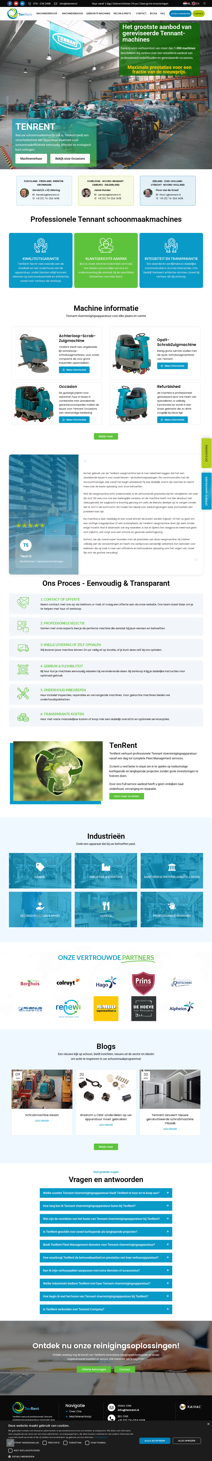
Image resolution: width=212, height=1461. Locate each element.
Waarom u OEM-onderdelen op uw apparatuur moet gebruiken (106, 1117)
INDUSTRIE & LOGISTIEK (106, 877)
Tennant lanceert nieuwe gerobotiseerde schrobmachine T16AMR (170, 1119)
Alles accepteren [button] (155, 1440)
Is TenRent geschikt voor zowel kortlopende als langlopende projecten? (90, 1231)
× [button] (208, 1424)
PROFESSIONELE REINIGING (171, 915)
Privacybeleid (100, 1437)
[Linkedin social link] (22, 3)
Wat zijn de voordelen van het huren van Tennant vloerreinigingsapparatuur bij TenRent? (101, 1218)
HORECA (106, 915)
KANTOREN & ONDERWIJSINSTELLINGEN (172, 877)
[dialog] (106, 1441)
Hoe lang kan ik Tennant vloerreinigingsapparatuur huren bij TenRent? (89, 1206)
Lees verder (42, 1121)
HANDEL (40, 877)
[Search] (204, 3)
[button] (106, 1193)
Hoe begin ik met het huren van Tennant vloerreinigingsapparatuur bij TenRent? (95, 1296)
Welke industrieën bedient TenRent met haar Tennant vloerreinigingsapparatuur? (96, 1283)
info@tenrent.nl (128, 1410)
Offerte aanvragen (206, 491)
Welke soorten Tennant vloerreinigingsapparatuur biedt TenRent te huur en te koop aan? (101, 1193)
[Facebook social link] (9, 3)
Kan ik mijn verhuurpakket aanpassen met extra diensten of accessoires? (91, 1270)
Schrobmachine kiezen (42, 1115)
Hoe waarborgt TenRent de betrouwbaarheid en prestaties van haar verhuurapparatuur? (101, 1257)
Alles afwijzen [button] (186, 1440)
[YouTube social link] (16, 3)
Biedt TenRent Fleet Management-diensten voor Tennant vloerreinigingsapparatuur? (99, 1244)
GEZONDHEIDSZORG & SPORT (40, 915)
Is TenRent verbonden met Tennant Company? (73, 1309)
